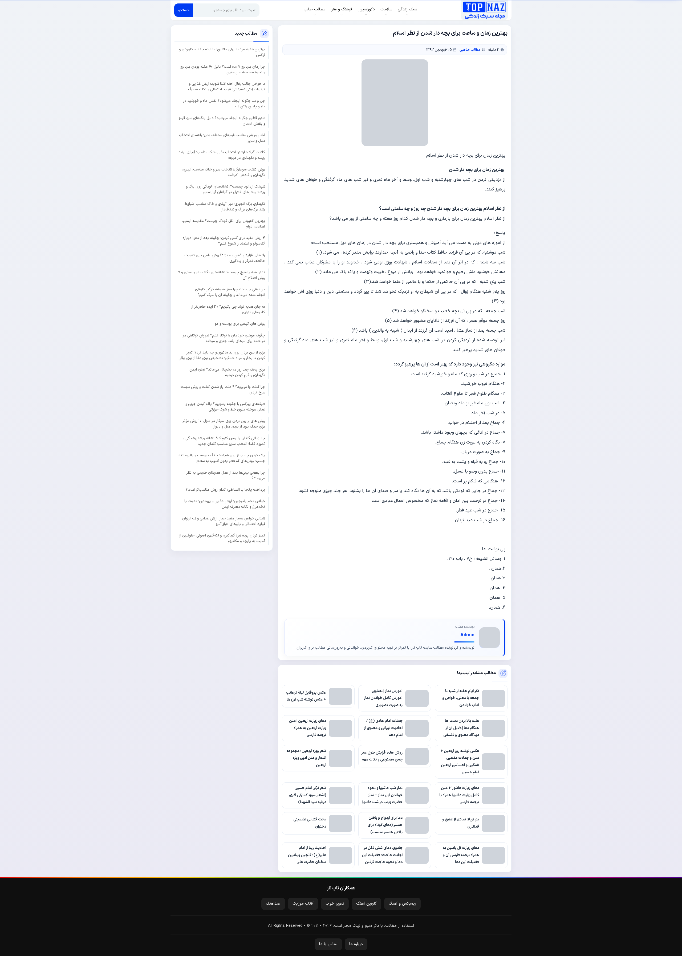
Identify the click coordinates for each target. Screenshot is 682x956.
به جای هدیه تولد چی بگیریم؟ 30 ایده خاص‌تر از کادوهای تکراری (228, 309)
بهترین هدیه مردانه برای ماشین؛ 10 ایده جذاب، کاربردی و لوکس (222, 52)
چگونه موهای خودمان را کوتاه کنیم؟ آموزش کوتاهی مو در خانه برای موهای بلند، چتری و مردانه (223, 338)
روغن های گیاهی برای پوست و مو (240, 324)
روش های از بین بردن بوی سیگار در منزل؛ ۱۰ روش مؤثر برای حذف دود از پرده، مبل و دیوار (223, 423)
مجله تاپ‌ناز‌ (484, 10)
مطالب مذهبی (470, 49)
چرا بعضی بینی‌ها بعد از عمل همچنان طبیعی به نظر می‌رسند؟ (225, 475)
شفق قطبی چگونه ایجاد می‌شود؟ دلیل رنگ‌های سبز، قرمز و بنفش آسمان (222, 120)
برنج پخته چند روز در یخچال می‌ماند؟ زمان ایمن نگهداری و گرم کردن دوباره (227, 372)
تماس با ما (328, 944)
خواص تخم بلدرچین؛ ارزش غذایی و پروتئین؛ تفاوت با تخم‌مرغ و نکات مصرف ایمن (224, 504)
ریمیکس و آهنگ (402, 904)
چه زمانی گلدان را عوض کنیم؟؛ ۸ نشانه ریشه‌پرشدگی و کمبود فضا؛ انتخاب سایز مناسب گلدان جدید (224, 440)
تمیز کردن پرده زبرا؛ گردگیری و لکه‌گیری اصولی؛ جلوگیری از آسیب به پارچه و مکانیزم (222, 538)
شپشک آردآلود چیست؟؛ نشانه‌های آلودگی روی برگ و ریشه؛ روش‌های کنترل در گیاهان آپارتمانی (225, 189)
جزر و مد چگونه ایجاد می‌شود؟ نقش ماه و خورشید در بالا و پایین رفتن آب (224, 103)
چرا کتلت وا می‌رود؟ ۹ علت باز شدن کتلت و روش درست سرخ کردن (222, 389)
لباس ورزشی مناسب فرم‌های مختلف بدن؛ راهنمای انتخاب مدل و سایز (222, 137)
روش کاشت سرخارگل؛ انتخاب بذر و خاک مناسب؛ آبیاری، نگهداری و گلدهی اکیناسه (223, 172)
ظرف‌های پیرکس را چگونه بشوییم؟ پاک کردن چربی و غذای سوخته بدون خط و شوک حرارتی (225, 406)
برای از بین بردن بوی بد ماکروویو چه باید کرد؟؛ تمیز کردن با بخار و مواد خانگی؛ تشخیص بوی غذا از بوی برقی (221, 355)
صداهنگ (273, 904)
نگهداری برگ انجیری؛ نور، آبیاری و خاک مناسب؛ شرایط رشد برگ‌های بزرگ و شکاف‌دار (225, 206)
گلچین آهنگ (366, 904)
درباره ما (356, 944)
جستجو (183, 10)
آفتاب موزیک (303, 904)
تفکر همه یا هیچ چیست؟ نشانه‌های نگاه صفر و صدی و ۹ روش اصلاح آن (221, 274)
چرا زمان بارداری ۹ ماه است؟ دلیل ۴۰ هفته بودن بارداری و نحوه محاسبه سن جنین (222, 69)
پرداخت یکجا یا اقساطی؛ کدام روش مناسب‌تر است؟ (225, 489)
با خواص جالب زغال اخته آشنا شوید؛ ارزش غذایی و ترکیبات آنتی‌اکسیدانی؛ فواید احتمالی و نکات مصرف (226, 86)
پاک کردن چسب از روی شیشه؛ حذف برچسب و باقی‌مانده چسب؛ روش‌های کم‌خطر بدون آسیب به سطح (221, 458)
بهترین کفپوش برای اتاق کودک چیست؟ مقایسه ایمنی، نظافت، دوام (223, 223)
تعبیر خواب (335, 904)
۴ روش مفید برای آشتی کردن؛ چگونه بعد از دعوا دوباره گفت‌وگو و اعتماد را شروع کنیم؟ (224, 240)
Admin (467, 635)
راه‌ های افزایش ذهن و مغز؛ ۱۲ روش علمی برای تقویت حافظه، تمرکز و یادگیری (224, 257)
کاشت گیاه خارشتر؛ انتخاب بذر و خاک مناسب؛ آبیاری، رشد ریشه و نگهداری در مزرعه (221, 155)
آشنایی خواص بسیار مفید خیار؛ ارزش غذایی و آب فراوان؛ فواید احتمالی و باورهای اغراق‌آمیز (223, 521)
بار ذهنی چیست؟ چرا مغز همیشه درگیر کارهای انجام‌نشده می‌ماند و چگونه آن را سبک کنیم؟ (230, 292)
